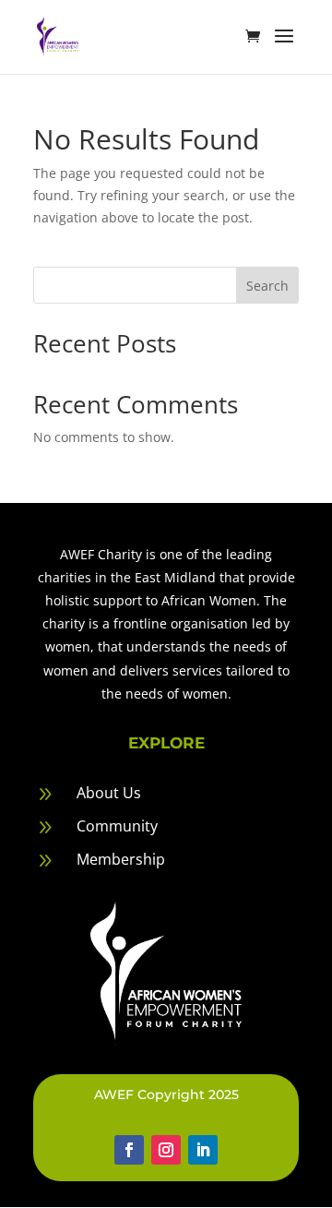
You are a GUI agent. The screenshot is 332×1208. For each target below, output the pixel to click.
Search (267, 285)
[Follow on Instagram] (166, 1150)
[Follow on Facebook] (129, 1150)
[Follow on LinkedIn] (203, 1150)
